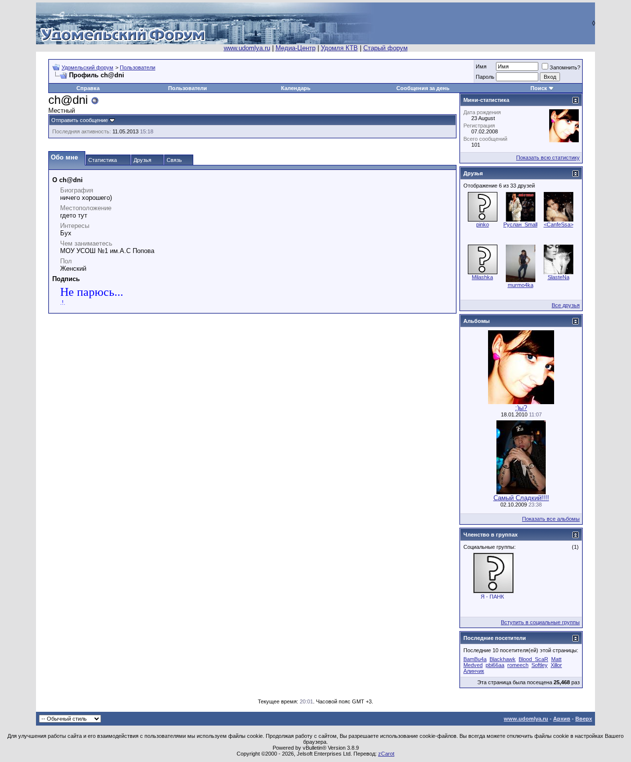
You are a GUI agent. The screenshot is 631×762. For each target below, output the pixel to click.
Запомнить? (565, 67)
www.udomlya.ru (247, 48)
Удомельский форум (87, 67)
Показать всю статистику (548, 157)
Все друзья (566, 305)
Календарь (296, 88)
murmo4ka (520, 285)
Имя (481, 66)
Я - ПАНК (492, 597)
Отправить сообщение (79, 120)
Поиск (538, 88)
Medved (473, 665)
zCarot (386, 754)
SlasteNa (558, 277)
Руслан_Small (520, 224)
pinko (482, 224)
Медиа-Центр (296, 48)
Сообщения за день (423, 88)
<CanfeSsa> (558, 224)
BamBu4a (475, 659)
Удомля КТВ (339, 48)
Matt (556, 659)
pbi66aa (495, 665)
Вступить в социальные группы (540, 622)
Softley (539, 665)
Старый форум (385, 48)
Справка (88, 88)
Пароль (485, 77)
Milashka (482, 277)
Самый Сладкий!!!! (521, 498)
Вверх (583, 719)
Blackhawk (503, 659)
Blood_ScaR (533, 659)
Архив (561, 719)
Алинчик (473, 671)
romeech (517, 665)
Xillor (556, 665)
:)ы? (521, 408)
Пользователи (137, 67)
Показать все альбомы (551, 519)
